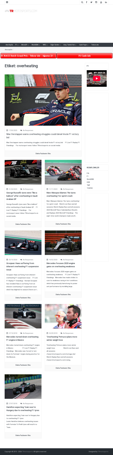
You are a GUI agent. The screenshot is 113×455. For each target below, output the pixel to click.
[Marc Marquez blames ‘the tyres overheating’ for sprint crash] (63, 172)
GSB (88, 182)
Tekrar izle (95, 45)
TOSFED (90, 188)
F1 (16, 45)
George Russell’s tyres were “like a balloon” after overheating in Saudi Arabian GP (21, 196)
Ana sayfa (8, 49)
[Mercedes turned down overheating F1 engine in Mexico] (23, 316)
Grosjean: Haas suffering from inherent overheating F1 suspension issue (22, 266)
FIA (88, 173)
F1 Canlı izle (85, 55)
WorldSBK (35, 45)
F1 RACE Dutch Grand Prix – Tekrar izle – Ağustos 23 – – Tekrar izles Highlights (28, 55)
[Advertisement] (74, 23)
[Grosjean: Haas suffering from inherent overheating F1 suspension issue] (23, 243)
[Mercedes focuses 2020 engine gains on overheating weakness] (63, 243)
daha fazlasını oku (43, 154)
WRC (44, 45)
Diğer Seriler (55, 45)
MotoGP (24, 45)
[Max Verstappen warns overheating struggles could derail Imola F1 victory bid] (43, 100)
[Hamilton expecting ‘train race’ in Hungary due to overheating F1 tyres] (23, 386)
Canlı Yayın (83, 45)
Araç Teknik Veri (69, 45)
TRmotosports (27, 451)
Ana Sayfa (9, 45)
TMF (88, 185)
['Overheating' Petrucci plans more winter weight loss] (63, 316)
